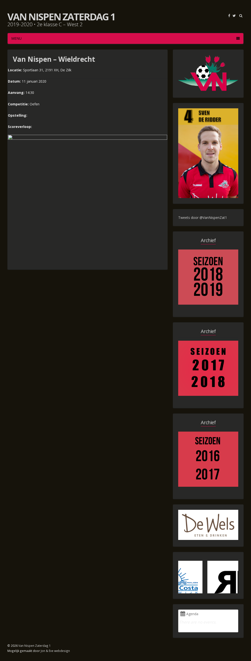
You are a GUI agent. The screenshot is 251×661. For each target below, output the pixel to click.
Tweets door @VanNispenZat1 (202, 217)
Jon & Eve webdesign (55, 651)
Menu (16, 38)
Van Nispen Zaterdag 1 (61, 16)
